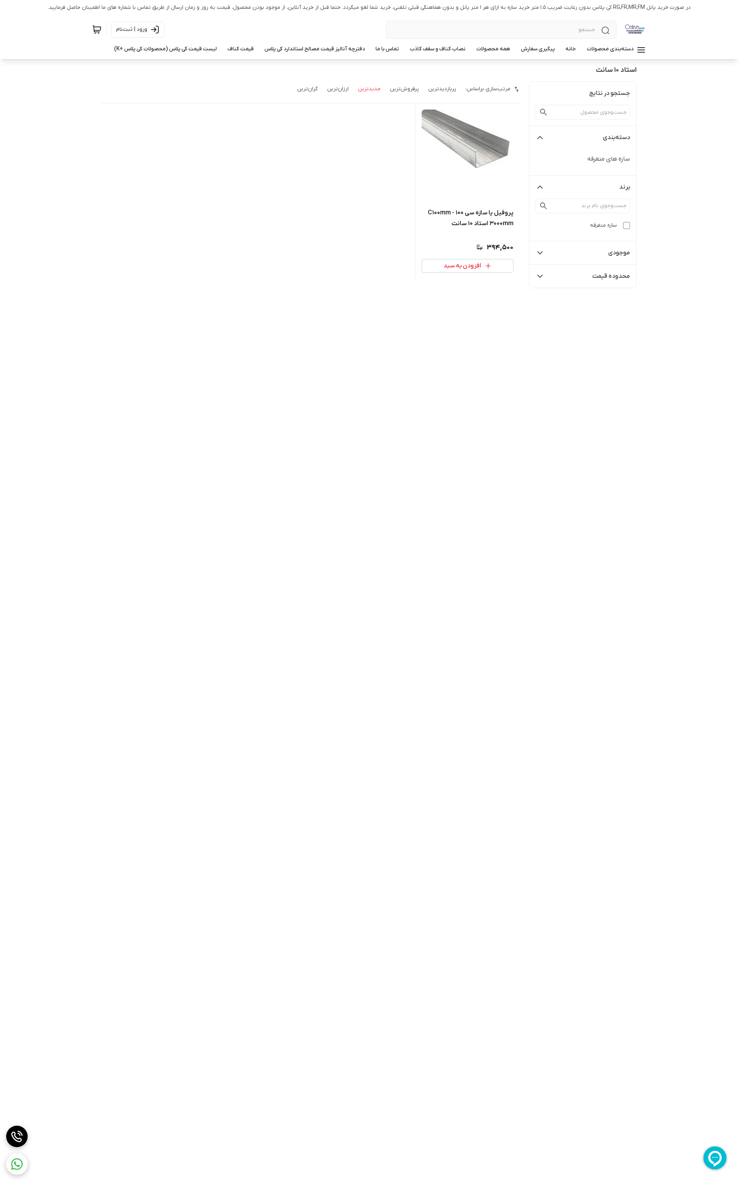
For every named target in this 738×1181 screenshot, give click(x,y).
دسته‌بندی (616, 137)
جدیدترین (369, 89)
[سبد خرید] (96, 29)
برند (624, 187)
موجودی (619, 253)
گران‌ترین (307, 89)
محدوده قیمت (611, 276)
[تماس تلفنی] (17, 1136)
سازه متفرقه (603, 225)
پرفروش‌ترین (404, 89)
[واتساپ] (17, 1164)
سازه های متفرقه (608, 159)
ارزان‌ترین (338, 89)
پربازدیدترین (442, 89)
